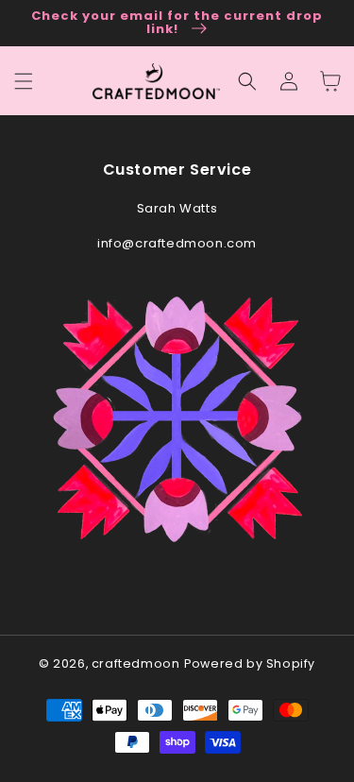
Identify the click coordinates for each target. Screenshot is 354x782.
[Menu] (23, 81)
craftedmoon (136, 663)
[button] (247, 81)
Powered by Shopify (249, 663)
